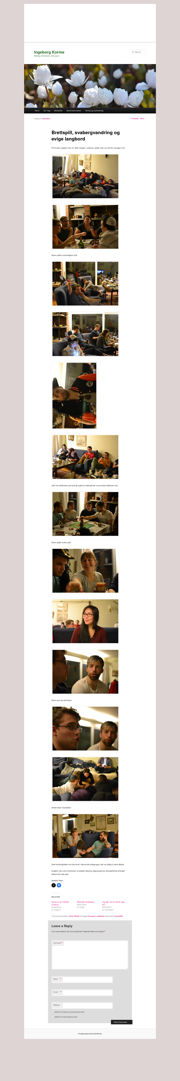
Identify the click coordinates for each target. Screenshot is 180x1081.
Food (71, 916)
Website (56, 1005)
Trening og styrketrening (94, 110)
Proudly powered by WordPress (90, 1033)
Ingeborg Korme (49, 52)
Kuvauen (91, 916)
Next (143, 118)
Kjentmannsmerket (74, 110)
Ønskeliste (58, 110)
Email (57, 992)
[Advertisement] (90, 22)
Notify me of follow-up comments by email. (70, 1012)
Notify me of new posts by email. (66, 1017)
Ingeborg (101, 916)
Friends (76, 916)
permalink (119, 916)
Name (57, 979)
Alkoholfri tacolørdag (85, 902)
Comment (57, 943)
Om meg (46, 110)
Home (37, 110)
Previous (134, 118)
